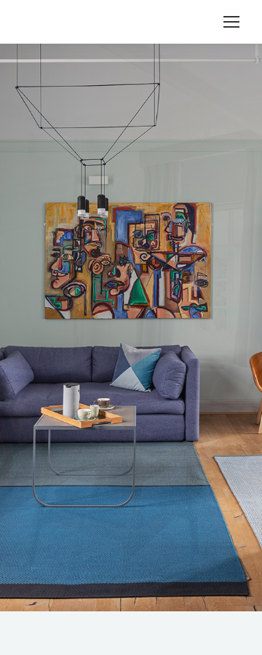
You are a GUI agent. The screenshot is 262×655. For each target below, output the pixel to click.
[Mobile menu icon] (231, 21)
